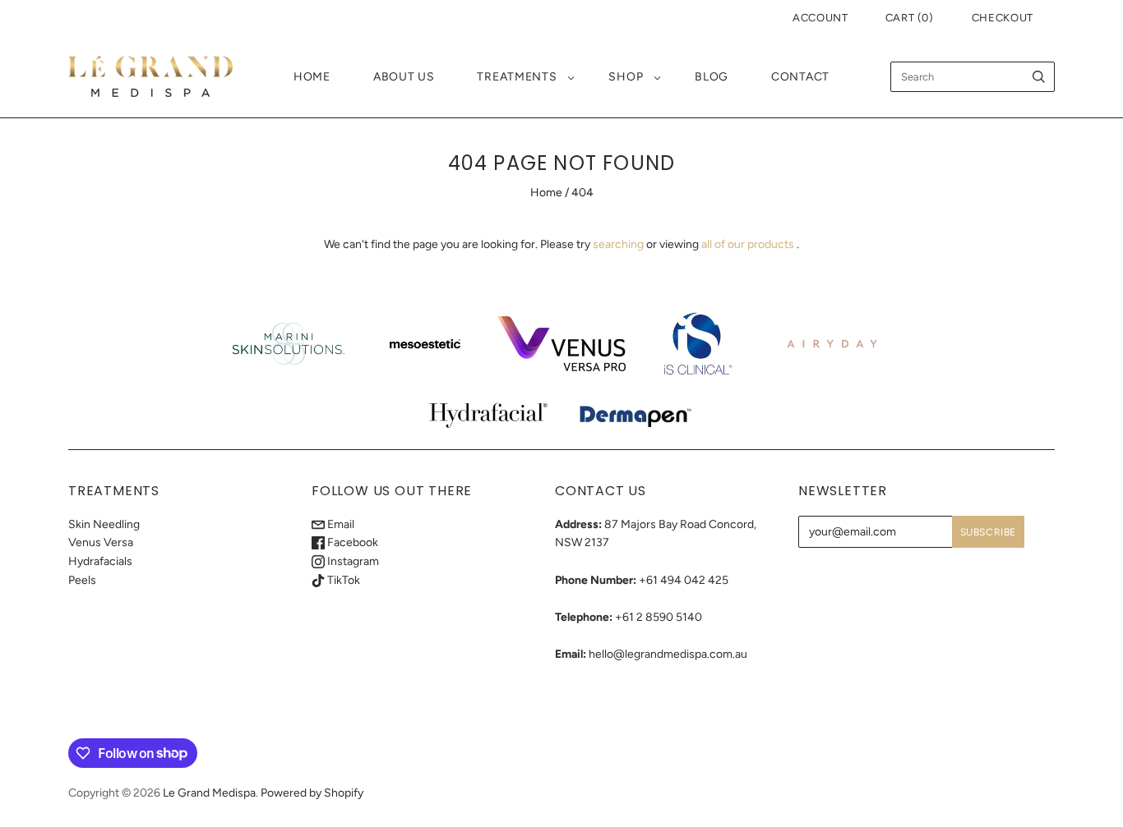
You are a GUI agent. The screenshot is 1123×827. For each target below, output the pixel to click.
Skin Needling (104, 524)
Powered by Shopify (312, 793)
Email (339, 524)
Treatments (517, 77)
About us (404, 77)
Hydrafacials (100, 561)
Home (311, 77)
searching (618, 244)
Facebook (351, 542)
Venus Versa (100, 542)
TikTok (342, 580)
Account (820, 17)
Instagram (352, 561)
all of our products (747, 244)
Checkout (1002, 17)
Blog (711, 77)
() (909, 17)
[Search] (1039, 77)
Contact (800, 77)
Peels (82, 580)
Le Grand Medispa (209, 793)
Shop (625, 77)
